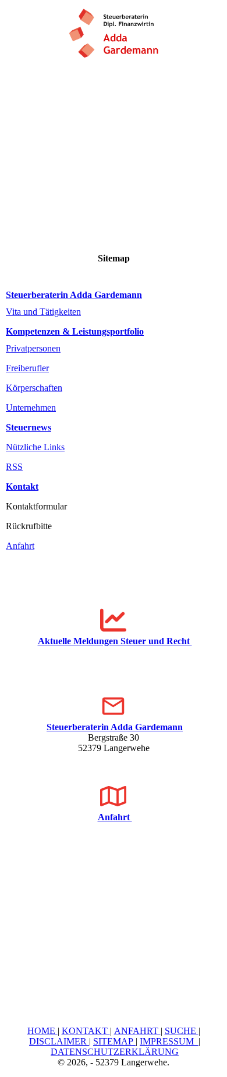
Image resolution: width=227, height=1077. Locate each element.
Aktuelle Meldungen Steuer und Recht (115, 641)
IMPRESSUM (169, 1041)
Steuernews (28, 427)
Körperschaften (34, 388)
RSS (14, 467)
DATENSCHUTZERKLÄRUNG (115, 1052)
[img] (113, 29)
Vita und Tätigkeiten (43, 312)
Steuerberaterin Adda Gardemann (74, 295)
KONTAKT (86, 1031)
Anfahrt (20, 546)
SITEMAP (114, 1041)
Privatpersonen (33, 348)
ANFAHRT (137, 1031)
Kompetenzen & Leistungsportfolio (75, 331)
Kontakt (22, 486)
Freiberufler (27, 368)
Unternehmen (31, 407)
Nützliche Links (35, 447)
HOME (42, 1031)
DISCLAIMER (59, 1041)
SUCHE (181, 1031)
